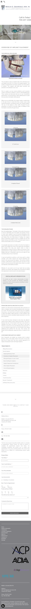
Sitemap (3, 540)
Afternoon (10, 487)
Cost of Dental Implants (9, 368)
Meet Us (3, 534)
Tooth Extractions (7, 377)
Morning (3, 487)
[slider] (15, 76)
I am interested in (5, 477)
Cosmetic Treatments (6, 531)
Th (12, 493)
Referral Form (4, 535)
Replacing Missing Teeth (9, 353)
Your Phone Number (6, 470)
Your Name (4, 457)
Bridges (4, 373)
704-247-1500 (25, 19)
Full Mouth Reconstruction (9, 382)
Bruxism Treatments (7, 380)
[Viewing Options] (3, 606)
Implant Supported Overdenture (11, 363)
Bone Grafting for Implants (10, 360)
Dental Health (4, 532)
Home (2, 527)
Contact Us (4, 537)
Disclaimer (3, 538)
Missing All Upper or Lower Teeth (11, 358)
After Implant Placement (9, 365)
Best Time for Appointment (8, 483)
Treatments (5, 346)
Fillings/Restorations (7, 348)
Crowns (4, 375)
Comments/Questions (6, 501)
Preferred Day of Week (6, 488)
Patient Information (5, 528)
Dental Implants (6, 351)
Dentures (5, 370)
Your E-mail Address (6, 464)
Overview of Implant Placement (11, 356)
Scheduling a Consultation (8, 479)
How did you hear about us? (8, 494)
